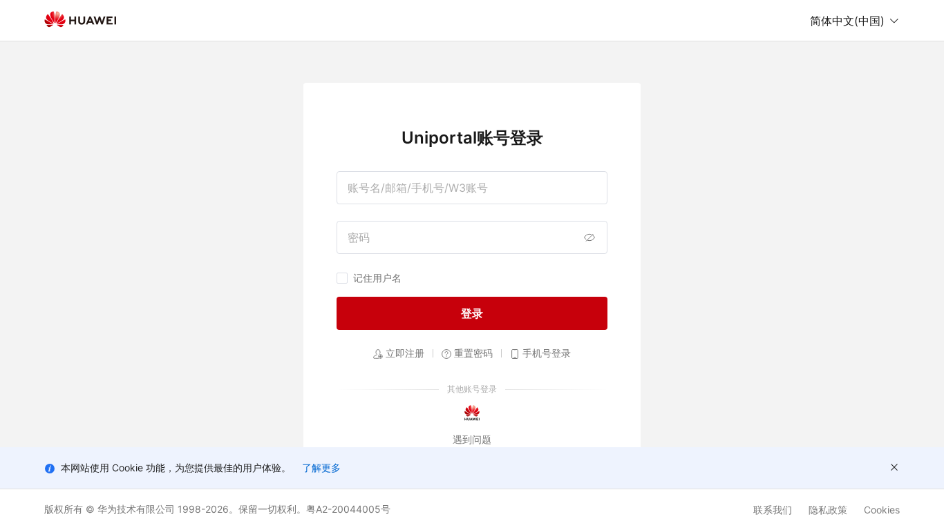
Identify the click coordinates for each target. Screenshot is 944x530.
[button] (855, 20)
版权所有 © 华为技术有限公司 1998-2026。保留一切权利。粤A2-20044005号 (217, 509)
